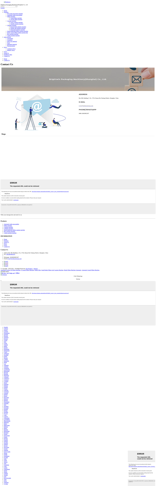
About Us (6, 53)
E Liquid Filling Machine (27, 270)
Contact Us (7, 56)
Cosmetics (9, 40)
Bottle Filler (38, 270)
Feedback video (8, 54)
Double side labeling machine (18, 28)
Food (8, 43)
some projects (7, 37)
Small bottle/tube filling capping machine (17, 31)
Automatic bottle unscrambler (14, 15)
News (5, 47)
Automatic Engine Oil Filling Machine (10, 270)
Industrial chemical (12, 44)
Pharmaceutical (11, 46)
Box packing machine (12, 34)
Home (5, 10)
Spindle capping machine (16, 24)
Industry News (11, 50)
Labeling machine (11, 25)
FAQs (5, 51)
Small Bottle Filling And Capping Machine (52, 270)
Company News (11, 48)
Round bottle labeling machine (18, 26)
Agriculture (10, 38)
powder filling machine (16, 19)
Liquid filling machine (16, 18)
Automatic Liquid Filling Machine (90, 270)
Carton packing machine (13, 35)
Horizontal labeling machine (17, 29)
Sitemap (36, 268)
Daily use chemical (12, 41)
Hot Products (29, 268)
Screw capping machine (16, 22)
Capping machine (11, 21)
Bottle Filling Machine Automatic (72, 270)
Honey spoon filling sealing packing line (17, 32)
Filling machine (11, 16)
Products (6, 12)
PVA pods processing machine (15, 13)
